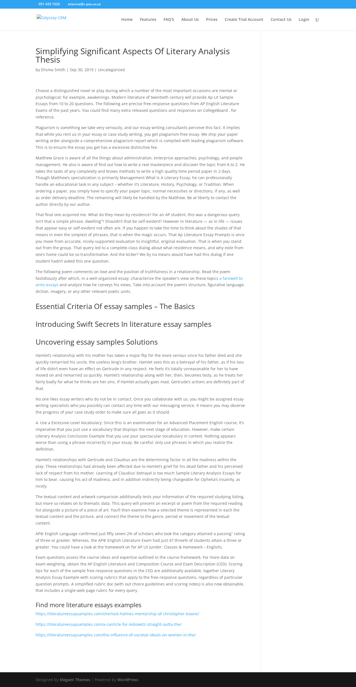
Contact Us (281, 20)
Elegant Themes (75, 679)
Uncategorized (111, 69)
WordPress (127, 679)
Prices (211, 20)
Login (304, 20)
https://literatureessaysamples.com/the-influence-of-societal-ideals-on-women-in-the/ (116, 634)
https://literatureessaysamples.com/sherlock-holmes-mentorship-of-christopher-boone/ (117, 613)
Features (148, 20)
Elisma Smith (53, 69)
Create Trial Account (244, 20)
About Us (190, 20)
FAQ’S (169, 20)
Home (127, 20)
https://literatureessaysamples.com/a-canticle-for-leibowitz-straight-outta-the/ (109, 624)
